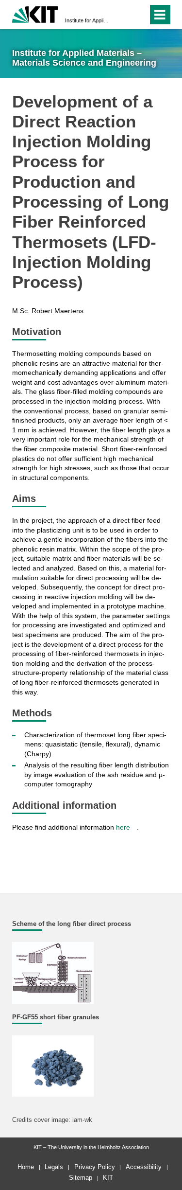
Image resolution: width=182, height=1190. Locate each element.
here (123, 827)
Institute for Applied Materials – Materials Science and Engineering (88, 20)
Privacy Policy (94, 1167)
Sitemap (80, 1177)
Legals (54, 1167)
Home (25, 1167)
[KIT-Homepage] (35, 13)
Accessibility (144, 1167)
